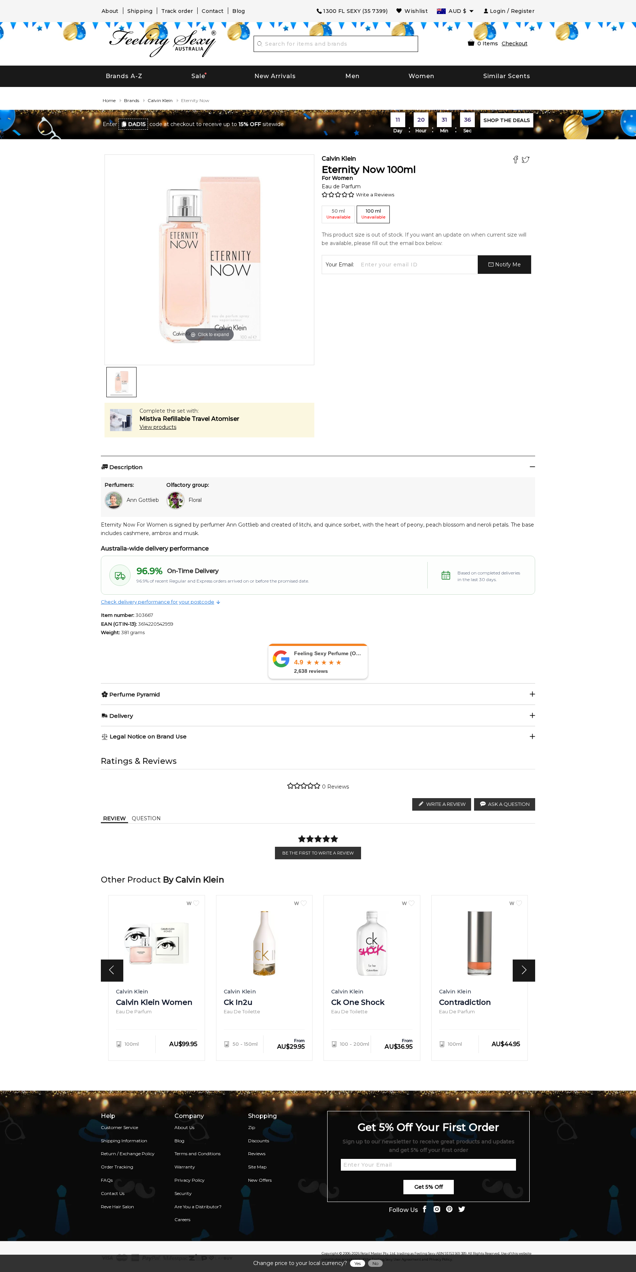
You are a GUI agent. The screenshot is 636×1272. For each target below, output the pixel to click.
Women (421, 76)
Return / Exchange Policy (128, 1153)
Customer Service (119, 1127)
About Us (184, 1127)
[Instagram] (437, 1210)
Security (183, 1193)
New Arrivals (275, 76)
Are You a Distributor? (198, 1206)
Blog (238, 11)
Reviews (256, 1153)
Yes (357, 1263)
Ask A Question (509, 804)
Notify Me (507, 264)
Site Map (257, 1167)
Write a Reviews (375, 195)
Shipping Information (124, 1140)
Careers (182, 1219)
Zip (251, 1127)
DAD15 (137, 124)
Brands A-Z (124, 76)
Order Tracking (117, 1167)
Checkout (514, 43)
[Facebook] (517, 160)
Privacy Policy (189, 1180)
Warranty (184, 1167)
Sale (198, 76)
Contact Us (112, 1193)
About (110, 11)
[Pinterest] (449, 1210)
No (375, 1263)
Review (114, 818)
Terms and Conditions (197, 1153)
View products (157, 427)
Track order (177, 11)
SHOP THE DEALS (507, 120)
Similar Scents (506, 76)
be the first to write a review (318, 853)
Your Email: (340, 264)
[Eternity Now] (121, 382)
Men (352, 76)
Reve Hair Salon (117, 1206)
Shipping (139, 11)
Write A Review (446, 804)
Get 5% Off (428, 1187)
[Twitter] (526, 160)
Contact (212, 11)
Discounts (258, 1140)
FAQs (107, 1180)
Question (146, 818)
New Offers (260, 1180)
